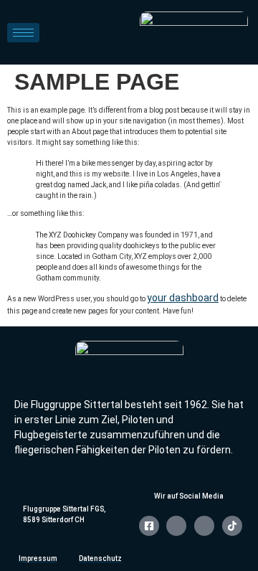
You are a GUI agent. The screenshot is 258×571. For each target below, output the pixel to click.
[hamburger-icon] (23, 32)
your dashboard (183, 297)
